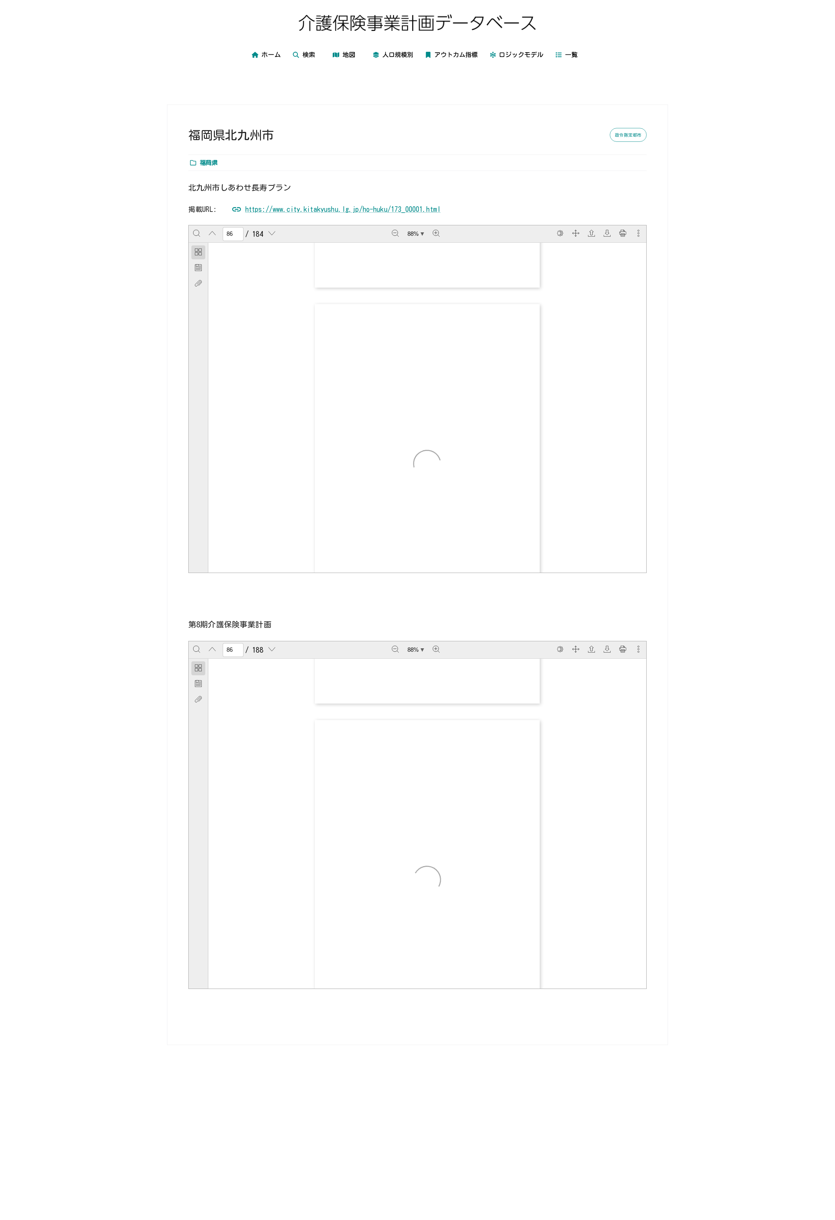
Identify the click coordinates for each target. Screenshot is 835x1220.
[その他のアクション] (638, 234)
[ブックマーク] (198, 268)
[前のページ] (212, 234)
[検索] (197, 234)
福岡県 (209, 163)
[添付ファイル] (198, 284)
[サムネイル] (198, 252)
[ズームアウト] (395, 234)
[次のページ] (272, 234)
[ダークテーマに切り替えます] (560, 234)
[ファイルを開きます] (591, 234)
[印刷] (623, 234)
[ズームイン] (436, 234)
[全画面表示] (576, 234)
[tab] (198, 252)
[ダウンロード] (607, 234)
